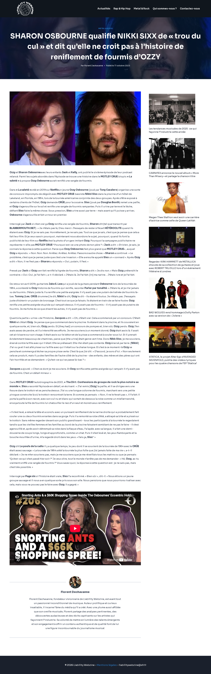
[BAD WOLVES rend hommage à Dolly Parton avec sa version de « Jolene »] (175, 293)
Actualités (103, 8)
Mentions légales (107, 664)
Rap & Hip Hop (122, 8)
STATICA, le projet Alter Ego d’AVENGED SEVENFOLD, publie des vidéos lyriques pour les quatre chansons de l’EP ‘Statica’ (173, 360)
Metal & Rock (142, 8)
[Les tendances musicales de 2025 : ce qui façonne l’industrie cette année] (175, 109)
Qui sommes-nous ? (165, 8)
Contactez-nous (190, 8)
